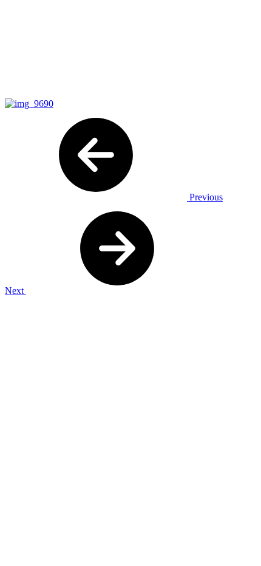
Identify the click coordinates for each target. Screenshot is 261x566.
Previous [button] (205, 197)
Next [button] (15, 290)
